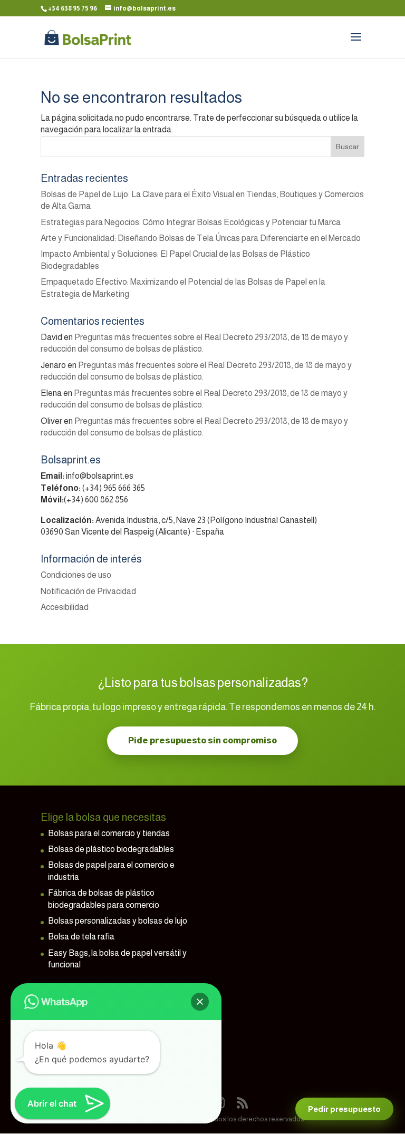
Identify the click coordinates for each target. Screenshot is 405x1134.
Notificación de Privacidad (88, 591)
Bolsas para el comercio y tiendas (109, 833)
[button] (200, 1002)
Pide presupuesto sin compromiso (202, 740)
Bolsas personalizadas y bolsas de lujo (117, 920)
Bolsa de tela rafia (81, 936)
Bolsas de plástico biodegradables (111, 849)
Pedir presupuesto (344, 1108)
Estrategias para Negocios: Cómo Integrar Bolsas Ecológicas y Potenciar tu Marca (191, 222)
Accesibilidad (65, 607)
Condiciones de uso (76, 574)
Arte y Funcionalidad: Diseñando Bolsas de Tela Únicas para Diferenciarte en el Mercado (201, 238)
